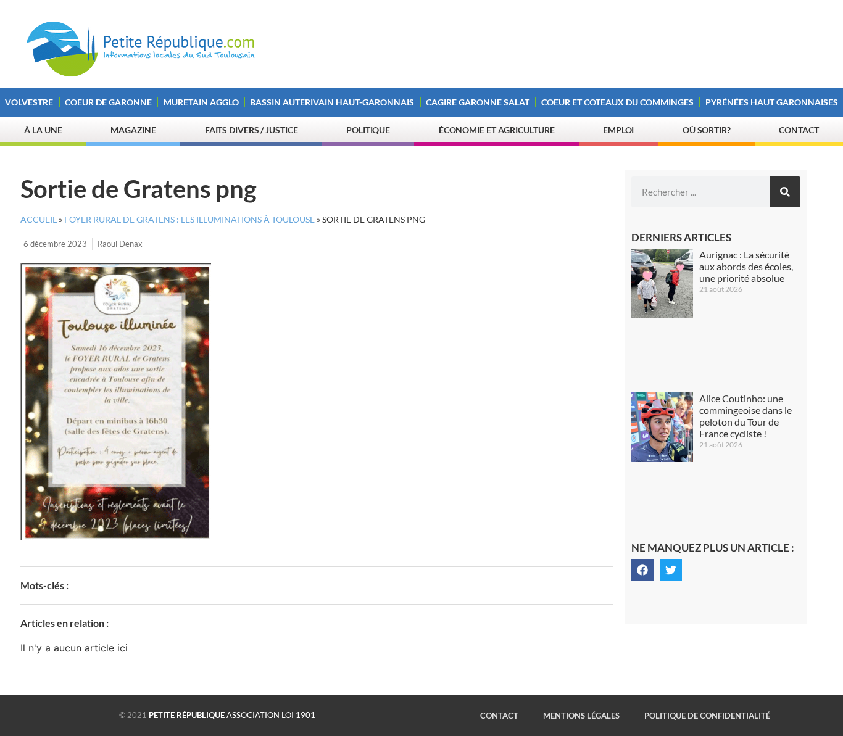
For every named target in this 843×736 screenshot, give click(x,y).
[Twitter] (671, 570)
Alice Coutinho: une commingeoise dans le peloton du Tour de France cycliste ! (745, 416)
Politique (368, 130)
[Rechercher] (785, 191)
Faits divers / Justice (251, 130)
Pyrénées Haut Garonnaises (771, 102)
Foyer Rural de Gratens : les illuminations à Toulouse (189, 220)
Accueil (38, 220)
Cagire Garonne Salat (477, 102)
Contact (798, 130)
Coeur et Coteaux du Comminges (617, 102)
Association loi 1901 (232, 715)
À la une (43, 130)
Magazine (133, 130)
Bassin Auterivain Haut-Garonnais (332, 102)
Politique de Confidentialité (707, 716)
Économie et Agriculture (497, 130)
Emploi (618, 130)
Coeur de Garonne (108, 102)
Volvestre (29, 102)
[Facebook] (642, 570)
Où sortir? (707, 130)
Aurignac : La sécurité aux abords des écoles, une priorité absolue (746, 266)
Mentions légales (581, 716)
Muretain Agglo (201, 102)
